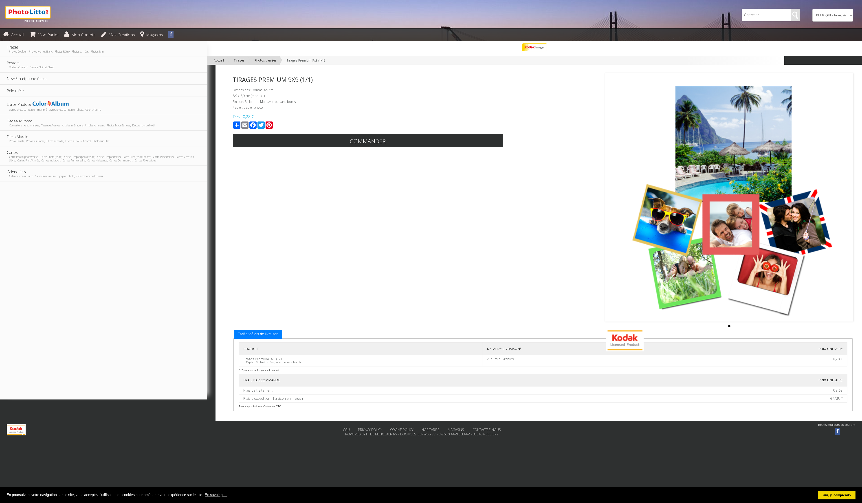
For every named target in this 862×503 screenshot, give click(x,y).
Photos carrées (265, 60)
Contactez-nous (487, 429)
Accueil (219, 60)
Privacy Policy (370, 429)
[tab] (258, 334)
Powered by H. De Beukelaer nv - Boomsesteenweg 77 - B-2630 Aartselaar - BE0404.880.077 (422, 434)
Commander (368, 141)
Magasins (456, 429)
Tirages (239, 60)
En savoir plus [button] (216, 495)
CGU (346, 429)
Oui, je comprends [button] (837, 495)
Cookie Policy (401, 429)
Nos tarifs (431, 429)
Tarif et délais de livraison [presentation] (258, 334)
